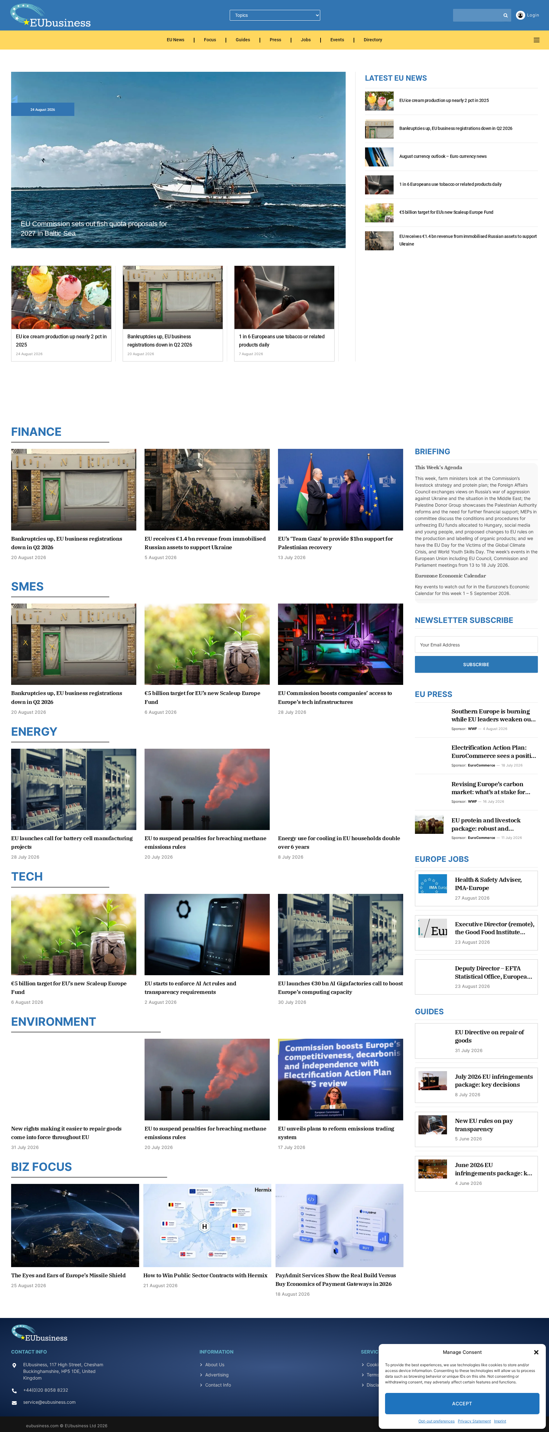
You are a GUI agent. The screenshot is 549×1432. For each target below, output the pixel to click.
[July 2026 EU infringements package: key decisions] (432, 1084)
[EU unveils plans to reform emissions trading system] (340, 1079)
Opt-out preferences (436, 1421)
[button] (536, 1352)
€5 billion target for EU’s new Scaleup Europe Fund (446, 212)
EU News (175, 40)
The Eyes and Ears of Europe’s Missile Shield (68, 1275)
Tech (27, 876)
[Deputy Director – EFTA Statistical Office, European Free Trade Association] (432, 975)
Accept (462, 1404)
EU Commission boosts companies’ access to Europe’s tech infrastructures (335, 697)
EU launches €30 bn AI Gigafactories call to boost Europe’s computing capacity (340, 988)
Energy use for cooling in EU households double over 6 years (339, 842)
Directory (373, 40)
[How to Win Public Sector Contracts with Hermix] (207, 1225)
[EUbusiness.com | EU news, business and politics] (51, 15)
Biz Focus (41, 1167)
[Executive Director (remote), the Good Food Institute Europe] (432, 931)
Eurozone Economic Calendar (450, 575)
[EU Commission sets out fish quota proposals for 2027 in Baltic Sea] (178, 167)
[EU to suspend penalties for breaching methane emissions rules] (207, 789)
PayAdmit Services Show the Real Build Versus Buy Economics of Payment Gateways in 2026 (335, 1279)
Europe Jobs (442, 859)
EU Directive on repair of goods (489, 1036)
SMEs (27, 586)
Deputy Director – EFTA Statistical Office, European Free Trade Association (493, 972)
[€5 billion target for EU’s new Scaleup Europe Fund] (379, 216)
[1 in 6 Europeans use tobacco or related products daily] (284, 297)
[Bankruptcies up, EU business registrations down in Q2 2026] (173, 297)
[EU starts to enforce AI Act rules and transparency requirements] (207, 934)
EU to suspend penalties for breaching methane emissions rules (205, 842)
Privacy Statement (474, 1421)
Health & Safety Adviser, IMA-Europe (488, 884)
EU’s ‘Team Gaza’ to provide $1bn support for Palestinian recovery (335, 543)
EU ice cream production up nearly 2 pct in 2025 (61, 341)
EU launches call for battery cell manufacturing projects (71, 842)
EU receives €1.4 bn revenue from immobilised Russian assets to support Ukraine (468, 240)
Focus (210, 40)
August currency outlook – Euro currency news (442, 156)
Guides (243, 40)
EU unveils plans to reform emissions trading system (336, 1133)
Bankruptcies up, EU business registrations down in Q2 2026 (159, 341)
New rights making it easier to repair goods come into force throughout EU (66, 1133)
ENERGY (34, 732)
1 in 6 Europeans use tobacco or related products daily (281, 341)
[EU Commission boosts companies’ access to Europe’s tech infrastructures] (340, 644)
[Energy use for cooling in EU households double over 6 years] (340, 789)
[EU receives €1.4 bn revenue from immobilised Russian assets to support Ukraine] (379, 244)
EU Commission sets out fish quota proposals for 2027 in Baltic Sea (94, 228)
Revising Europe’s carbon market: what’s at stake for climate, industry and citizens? (494, 788)
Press (275, 40)
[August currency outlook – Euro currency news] (379, 160)
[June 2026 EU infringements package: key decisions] (432, 1172)
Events (337, 40)
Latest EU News (396, 78)
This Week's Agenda (438, 467)
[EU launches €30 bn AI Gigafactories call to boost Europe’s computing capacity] (340, 934)
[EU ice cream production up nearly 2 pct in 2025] (61, 297)
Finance (36, 432)
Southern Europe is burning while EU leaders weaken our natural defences (492, 715)
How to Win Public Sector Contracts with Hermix (205, 1275)
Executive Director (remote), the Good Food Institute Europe (494, 928)
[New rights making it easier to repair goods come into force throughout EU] (73, 1079)
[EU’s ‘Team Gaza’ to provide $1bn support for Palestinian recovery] (340, 489)
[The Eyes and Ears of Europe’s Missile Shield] (75, 1225)
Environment (53, 1022)
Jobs (306, 40)
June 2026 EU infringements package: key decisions (494, 1169)
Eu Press (433, 694)
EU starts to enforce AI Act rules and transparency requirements (190, 988)
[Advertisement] (274, 391)
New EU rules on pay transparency (484, 1125)
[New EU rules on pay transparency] (432, 1128)
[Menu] (536, 40)
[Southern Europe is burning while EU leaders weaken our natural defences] (429, 715)
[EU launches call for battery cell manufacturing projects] (73, 789)
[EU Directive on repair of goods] (432, 1039)
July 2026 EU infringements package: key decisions (494, 1081)
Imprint (500, 1421)
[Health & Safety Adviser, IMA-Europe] (432, 887)
